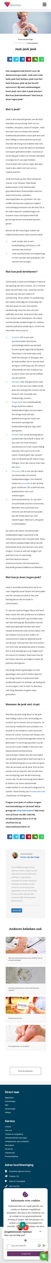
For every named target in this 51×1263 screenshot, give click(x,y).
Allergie (15, 381)
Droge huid (17, 402)
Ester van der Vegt (25, 39)
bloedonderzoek (37, 791)
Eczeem (15, 337)
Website (15, 910)
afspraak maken (25, 810)
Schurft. (15, 434)
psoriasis (26, 483)
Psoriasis (16, 471)
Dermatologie (33, 43)
